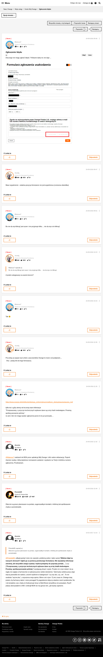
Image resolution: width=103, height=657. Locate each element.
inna (89, 55)
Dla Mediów (41, 631)
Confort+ (4, 650)
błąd (83, 55)
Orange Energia (26, 650)
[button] (99, 38)
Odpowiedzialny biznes (24, 648)
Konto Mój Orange (31, 9)
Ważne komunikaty (39, 650)
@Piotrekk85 (10, 558)
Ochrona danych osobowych (10, 652)
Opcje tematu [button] (8, 15)
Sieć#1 (13, 648)
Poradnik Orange (14, 650)
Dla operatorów (42, 627)
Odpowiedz (93, 157)
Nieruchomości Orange (27, 652)
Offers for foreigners (41, 652)
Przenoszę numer (7, 627)
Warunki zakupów (65, 650)
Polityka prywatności (78, 650)
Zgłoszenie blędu (14, 52)
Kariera (54, 631)
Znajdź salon (27, 627)
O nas (54, 627)
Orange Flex (5, 648)
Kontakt (54, 629)
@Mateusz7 (10, 457)
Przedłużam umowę (7, 629)
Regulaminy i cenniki (7, 631)
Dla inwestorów (42, 629)
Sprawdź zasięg (28, 629)
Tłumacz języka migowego (87, 648)
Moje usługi (18, 9)
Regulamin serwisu (52, 650)
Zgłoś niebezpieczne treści (69, 648)
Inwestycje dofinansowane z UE (58, 652)
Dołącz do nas (75, 3)
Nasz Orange (8, 9)
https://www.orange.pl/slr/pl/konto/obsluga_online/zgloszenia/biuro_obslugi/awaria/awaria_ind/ (39, 402)
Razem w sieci (38, 648)
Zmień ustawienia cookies (52, 648)
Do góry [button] (6, 616)
